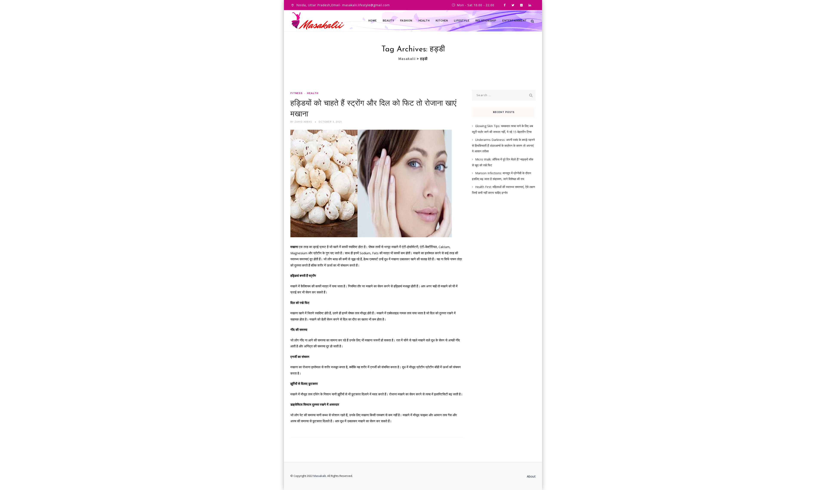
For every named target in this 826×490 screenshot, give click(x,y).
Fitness (296, 93)
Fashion (406, 21)
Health (424, 21)
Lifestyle (461, 21)
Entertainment (514, 21)
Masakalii (319, 476)
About (531, 476)
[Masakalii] (317, 21)
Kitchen (442, 21)
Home (372, 21)
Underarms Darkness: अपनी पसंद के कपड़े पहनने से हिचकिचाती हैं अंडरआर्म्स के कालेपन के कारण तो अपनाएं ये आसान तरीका (503, 145)
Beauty (388, 21)
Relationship (485, 21)
